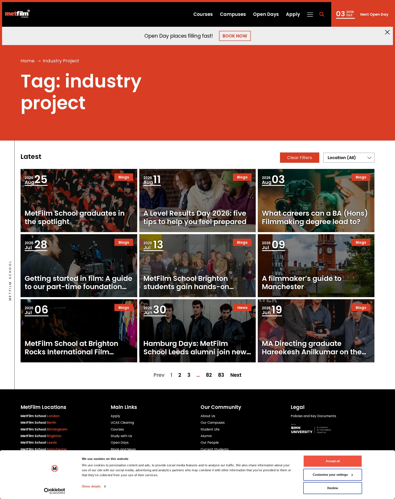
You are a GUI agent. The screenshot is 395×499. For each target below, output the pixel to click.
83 (221, 375)
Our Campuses (213, 422)
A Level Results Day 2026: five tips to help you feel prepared (194, 217)
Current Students (215, 449)
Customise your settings (330, 474)
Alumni (206, 436)
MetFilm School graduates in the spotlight (75, 217)
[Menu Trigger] (309, 14)
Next (236, 375)
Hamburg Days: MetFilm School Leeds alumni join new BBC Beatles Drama (194, 351)
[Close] (387, 32)
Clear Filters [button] (299, 158)
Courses (203, 14)
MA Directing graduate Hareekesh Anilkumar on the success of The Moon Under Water (312, 355)
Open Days (266, 14)
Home (28, 61)
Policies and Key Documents (313, 416)
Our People (210, 442)
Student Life (210, 429)
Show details (91, 486)
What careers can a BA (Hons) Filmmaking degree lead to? (315, 217)
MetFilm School (40, 416)
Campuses (233, 14)
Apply (293, 14)
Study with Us (121, 436)
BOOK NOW (235, 36)
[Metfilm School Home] (16, 14)
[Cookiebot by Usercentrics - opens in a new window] (55, 491)
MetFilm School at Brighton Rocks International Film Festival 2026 (71, 351)
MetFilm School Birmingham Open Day (362, 14)
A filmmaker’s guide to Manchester (302, 282)
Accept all (333, 461)
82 (209, 375)
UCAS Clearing (122, 422)
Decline (332, 488)
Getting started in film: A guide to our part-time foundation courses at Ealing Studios (78, 286)
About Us (208, 416)
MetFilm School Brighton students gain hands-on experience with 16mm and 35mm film (190, 290)
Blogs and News (123, 449)
